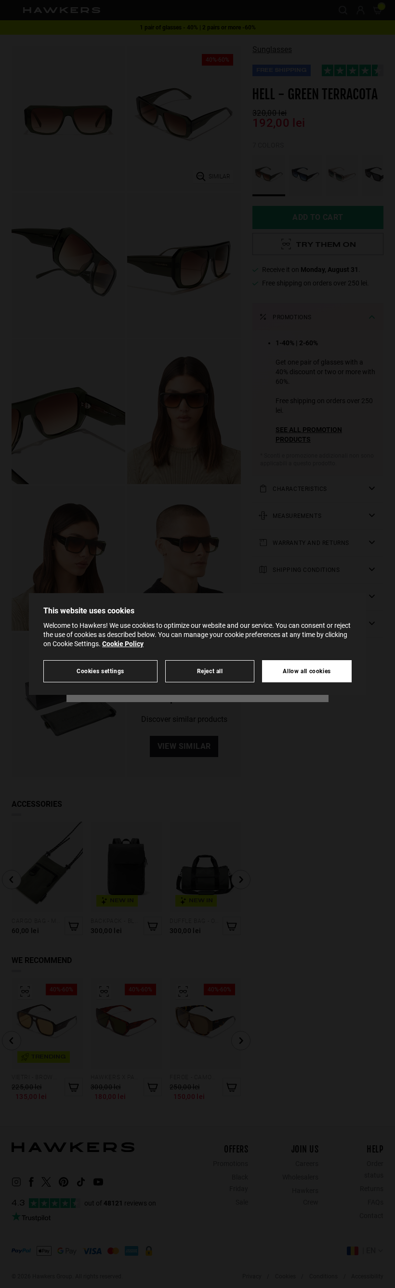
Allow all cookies (307, 671)
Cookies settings (100, 671)
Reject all (210, 671)
